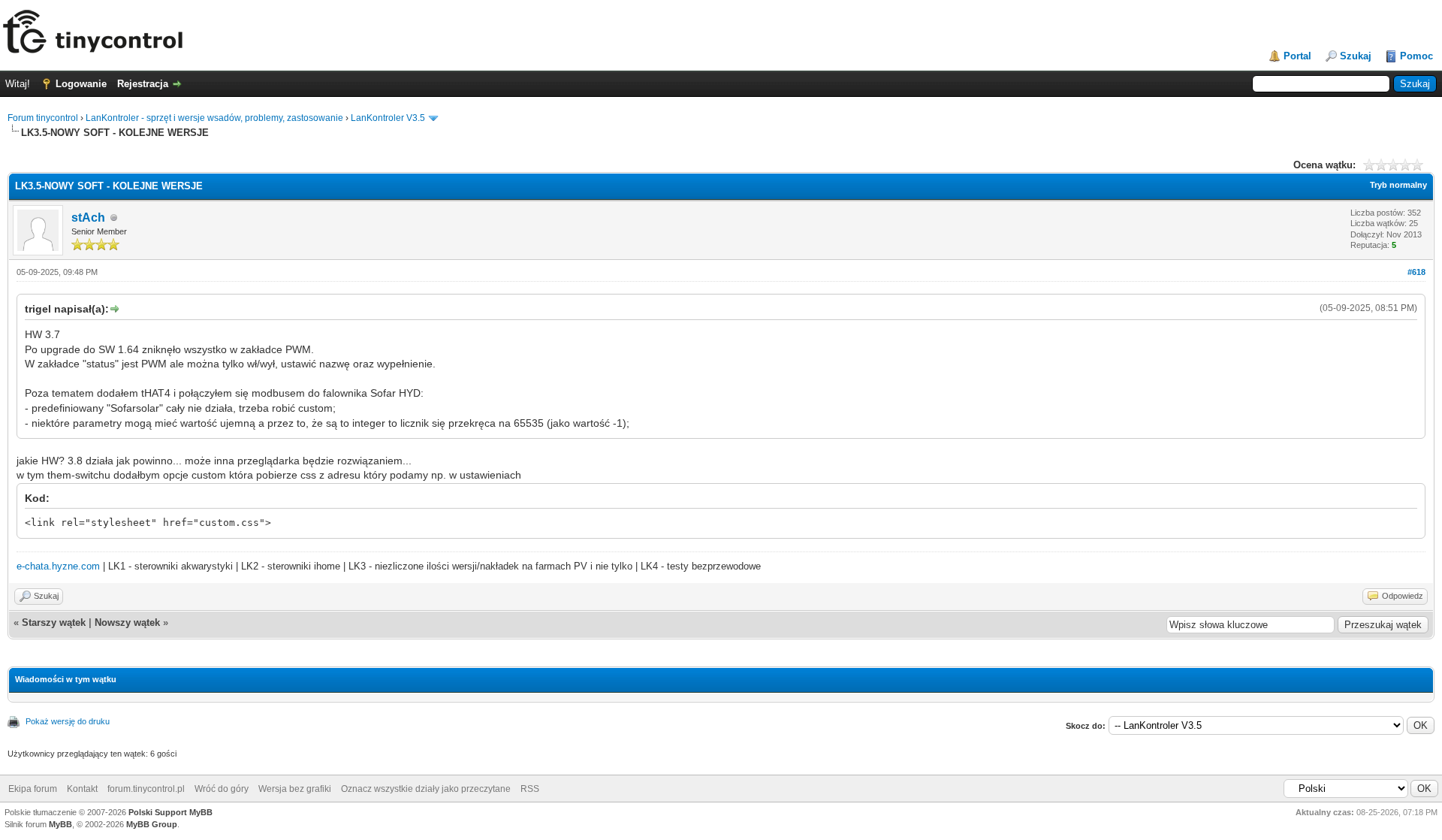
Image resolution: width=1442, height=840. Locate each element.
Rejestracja (142, 83)
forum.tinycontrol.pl (146, 789)
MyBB (60, 824)
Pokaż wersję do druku (68, 721)
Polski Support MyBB (170, 812)
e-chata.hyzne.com (58, 566)
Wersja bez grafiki (294, 789)
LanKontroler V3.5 (388, 118)
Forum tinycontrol (43, 118)
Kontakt (82, 789)
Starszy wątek (54, 622)
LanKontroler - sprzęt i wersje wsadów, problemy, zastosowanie (214, 118)
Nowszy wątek (127, 622)
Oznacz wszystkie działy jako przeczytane (426, 789)
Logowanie (81, 83)
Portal (1297, 56)
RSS (529, 789)
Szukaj (1355, 56)
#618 (1416, 271)
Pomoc (1416, 56)
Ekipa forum (32, 789)
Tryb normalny (1398, 184)
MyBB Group (151, 824)
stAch (88, 217)
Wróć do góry (222, 789)
